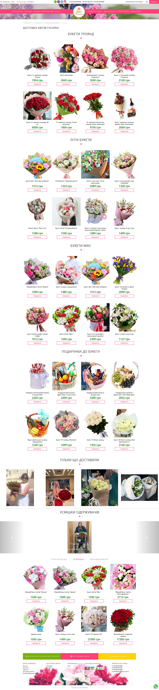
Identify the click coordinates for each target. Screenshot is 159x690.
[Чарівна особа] (36, 619)
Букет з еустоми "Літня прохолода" (95, 182)
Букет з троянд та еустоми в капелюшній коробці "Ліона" (95, 229)
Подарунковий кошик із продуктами (95, 394)
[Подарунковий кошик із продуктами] (95, 376)
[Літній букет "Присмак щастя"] (66, 164)
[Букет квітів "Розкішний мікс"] (66, 211)
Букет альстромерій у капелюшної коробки (95, 335)
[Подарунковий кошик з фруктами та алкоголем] (66, 376)
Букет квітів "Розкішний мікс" (66, 228)
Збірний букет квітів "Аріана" (37, 287)
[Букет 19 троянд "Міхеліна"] (66, 423)
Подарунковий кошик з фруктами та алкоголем (66, 394)
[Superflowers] (79, 11)
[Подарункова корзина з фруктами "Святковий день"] (124, 376)
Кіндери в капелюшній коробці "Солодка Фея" (37, 394)
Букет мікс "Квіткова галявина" (37, 181)
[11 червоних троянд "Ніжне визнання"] (66, 105)
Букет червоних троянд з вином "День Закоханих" (124, 123)
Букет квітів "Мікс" (66, 334)
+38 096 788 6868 (98, 1)
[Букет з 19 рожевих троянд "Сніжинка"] (124, 58)
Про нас (25, 666)
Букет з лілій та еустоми (124, 334)
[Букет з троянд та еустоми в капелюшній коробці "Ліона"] (95, 211)
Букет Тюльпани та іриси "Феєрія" (124, 288)
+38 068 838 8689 (75, 1)
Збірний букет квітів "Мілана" (36, 592)
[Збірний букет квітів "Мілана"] (36, 577)
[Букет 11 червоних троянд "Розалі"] (37, 58)
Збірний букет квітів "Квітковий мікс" (123, 593)
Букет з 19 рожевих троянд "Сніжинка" (124, 76)
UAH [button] (12, 1)
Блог (69, 666)
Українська (5, 1)
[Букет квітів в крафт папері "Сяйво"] (37, 317)
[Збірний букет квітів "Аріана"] (37, 270)
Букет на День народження (66, 287)
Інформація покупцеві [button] (134, 1)
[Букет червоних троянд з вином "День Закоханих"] (124, 105)
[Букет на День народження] (66, 270)
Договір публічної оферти (31, 673)
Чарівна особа (36, 634)
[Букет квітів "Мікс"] (66, 317)
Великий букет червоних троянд (123, 635)
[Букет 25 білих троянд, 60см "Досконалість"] (124, 423)
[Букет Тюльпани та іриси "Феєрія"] (124, 270)
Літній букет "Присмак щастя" (66, 181)
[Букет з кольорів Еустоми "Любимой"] (124, 164)
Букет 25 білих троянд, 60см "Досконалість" (124, 441)
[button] (12, 537)
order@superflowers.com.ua (120, 671)
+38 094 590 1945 (87, 1)
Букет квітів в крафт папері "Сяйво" (37, 335)
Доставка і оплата (28, 671)
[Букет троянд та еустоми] (124, 211)
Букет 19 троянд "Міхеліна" (66, 440)
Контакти (26, 668)
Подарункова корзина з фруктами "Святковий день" (124, 394)
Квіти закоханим (66, 75)
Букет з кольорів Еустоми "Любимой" (124, 182)
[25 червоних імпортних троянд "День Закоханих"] (95, 105)
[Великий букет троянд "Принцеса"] (95, 58)
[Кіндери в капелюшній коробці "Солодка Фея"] (37, 376)
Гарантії (25, 669)
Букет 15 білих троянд (95, 440)
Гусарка (30, 1)
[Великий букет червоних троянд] (123, 619)
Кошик (154, 1)
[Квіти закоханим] (66, 58)
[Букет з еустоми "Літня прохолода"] (95, 164)
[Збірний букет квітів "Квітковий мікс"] (123, 577)
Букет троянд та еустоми (124, 228)
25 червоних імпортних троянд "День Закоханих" (95, 123)
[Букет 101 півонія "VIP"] (94, 619)
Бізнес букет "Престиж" (37, 228)
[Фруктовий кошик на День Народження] (37, 423)
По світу (48, 668)
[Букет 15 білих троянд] (95, 423)
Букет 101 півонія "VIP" (94, 634)
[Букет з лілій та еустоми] (124, 317)
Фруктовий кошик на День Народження (37, 441)
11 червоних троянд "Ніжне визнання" (66, 123)
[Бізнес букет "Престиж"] (37, 211)
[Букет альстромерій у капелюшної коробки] (95, 317)
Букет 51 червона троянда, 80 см (37, 123)
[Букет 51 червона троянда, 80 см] (37, 105)
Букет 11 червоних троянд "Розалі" (37, 76)
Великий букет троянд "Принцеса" (95, 76)
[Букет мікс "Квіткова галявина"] (37, 164)
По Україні (49, 666)
